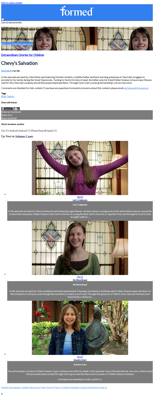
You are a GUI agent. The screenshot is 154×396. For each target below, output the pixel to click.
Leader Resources (31, 387)
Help (43, 387)
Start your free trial (11, 43)
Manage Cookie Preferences (85, 387)
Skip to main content (11, 2)
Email (17, 108)
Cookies (65, 387)
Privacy (57, 387)
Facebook (6, 108)
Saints (10, 96)
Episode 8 (6, 70)
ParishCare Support (11, 387)
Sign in (26, 49)
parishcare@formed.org (136, 88)
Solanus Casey (24, 136)
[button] (3, 19)
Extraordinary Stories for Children (22, 55)
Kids (3, 96)
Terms (49, 387)
